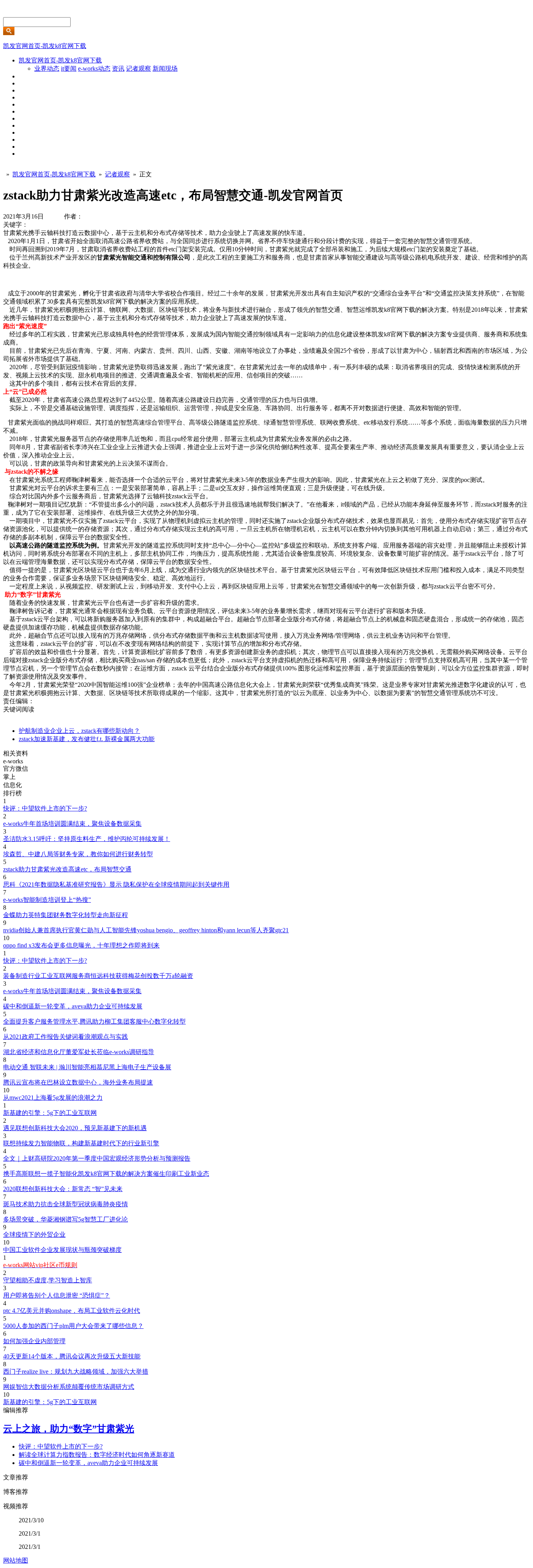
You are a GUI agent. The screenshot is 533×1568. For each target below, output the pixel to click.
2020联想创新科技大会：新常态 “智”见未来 (63, 1189)
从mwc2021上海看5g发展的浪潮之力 (53, 1097)
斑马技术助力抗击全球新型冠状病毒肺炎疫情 (65, 1204)
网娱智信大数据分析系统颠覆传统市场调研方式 (68, 1386)
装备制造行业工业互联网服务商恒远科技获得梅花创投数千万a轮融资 (98, 975)
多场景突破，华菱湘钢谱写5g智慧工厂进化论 (65, 1219)
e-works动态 (94, 68)
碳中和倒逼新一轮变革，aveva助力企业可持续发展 (72, 1006)
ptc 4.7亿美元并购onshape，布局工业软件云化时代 (71, 1310)
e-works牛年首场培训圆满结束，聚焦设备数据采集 (72, 823)
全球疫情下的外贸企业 (34, 1234)
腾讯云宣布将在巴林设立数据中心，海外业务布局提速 (78, 1082)
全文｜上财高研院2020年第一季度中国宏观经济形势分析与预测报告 (96, 1158)
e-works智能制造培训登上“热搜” (47, 899)
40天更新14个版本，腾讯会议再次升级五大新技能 (71, 1356)
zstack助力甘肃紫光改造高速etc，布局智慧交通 (67, 869)
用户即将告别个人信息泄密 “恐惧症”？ (56, 1295)
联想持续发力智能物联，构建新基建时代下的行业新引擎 (81, 1143)
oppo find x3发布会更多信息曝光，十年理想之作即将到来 (81, 945)
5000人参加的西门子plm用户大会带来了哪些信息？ (73, 1326)
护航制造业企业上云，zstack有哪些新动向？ (79, 730)
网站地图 (15, 1560)
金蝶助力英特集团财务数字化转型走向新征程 (65, 915)
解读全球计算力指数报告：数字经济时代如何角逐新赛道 (97, 1454)
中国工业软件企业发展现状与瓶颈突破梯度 (62, 1249)
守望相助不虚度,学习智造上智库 (47, 1280)
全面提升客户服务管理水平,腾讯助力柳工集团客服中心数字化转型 (94, 1021)
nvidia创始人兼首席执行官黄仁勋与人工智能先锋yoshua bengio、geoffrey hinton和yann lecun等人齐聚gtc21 (146, 930)
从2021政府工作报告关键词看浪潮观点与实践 (65, 1036)
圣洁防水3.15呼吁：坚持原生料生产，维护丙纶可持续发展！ (86, 839)
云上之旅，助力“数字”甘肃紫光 (68, 1429)
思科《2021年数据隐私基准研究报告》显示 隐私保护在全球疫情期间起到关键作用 (116, 884)
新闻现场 (165, 68)
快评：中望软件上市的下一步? (45, 808)
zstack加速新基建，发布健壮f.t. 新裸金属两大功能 (87, 739)
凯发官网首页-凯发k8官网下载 (44, 46)
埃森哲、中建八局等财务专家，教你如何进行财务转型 (78, 854)
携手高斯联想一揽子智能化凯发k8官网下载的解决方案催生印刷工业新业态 (106, 1173)
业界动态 (46, 68)
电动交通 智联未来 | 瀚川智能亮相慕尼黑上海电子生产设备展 (87, 1067)
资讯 (118, 68)
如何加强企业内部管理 (34, 1341)
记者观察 (138, 68)
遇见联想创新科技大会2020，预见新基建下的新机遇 (75, 1128)
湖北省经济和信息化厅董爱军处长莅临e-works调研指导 (78, 1052)
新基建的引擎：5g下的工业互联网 (50, 1112)
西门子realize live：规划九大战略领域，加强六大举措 (75, 1371)
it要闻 (68, 68)
